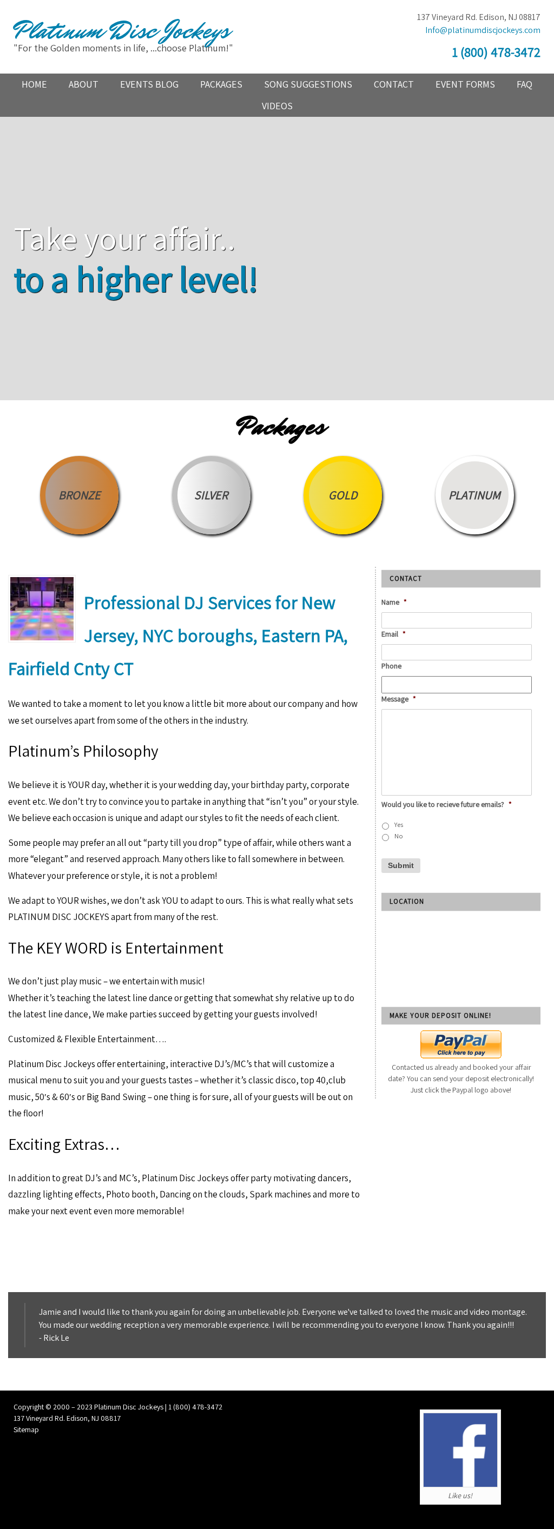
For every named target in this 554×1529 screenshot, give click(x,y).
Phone (391, 666)
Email (393, 634)
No (398, 835)
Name (394, 602)
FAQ (524, 84)
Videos (277, 106)
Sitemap (26, 1429)
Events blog (149, 84)
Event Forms (465, 84)
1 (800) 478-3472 (496, 52)
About (83, 84)
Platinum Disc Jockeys (121, 31)
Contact (394, 84)
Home (34, 84)
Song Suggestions (308, 84)
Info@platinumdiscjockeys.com (482, 30)
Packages (221, 84)
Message (398, 699)
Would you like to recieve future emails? (446, 804)
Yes (398, 824)
